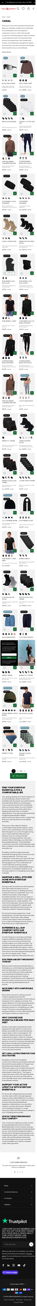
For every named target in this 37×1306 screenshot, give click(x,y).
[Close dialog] (34, 641)
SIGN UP (9, 657)
